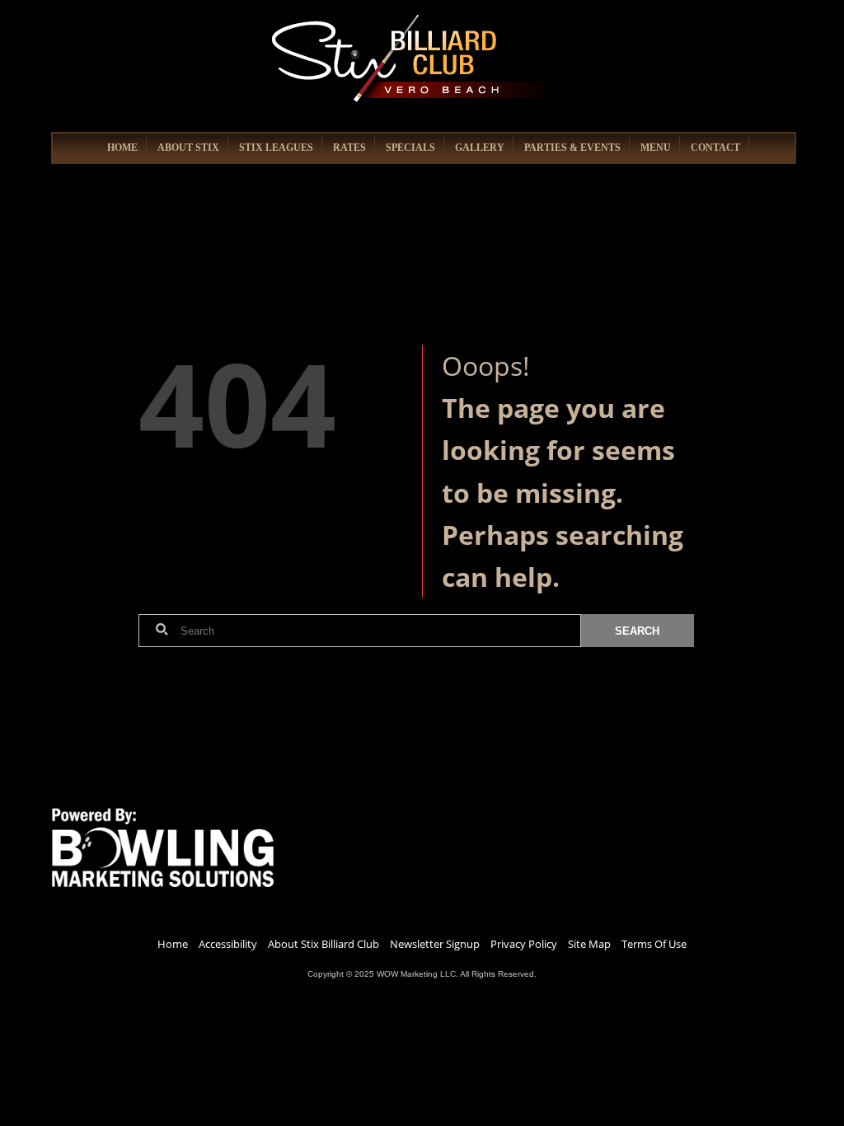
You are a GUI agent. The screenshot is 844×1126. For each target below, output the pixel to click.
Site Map (589, 943)
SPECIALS (410, 147)
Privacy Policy (523, 943)
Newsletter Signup (435, 943)
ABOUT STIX (188, 147)
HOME (122, 147)
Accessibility (228, 943)
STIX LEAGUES (276, 147)
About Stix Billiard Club (323, 943)
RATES (349, 147)
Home (172, 943)
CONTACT (715, 147)
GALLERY (479, 147)
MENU (655, 147)
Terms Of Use (654, 943)
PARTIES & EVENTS (572, 147)
